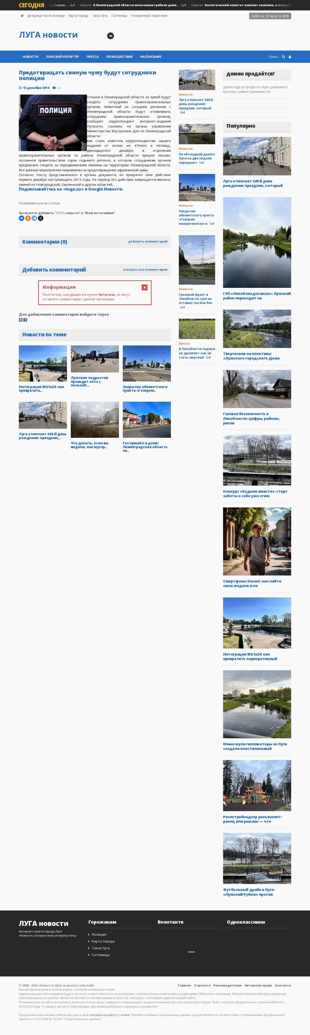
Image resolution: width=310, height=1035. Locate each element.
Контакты (283, 985)
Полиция (99, 934)
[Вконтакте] (110, 35)
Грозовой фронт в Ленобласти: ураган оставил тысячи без (195, 298)
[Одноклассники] (28, 218)
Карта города (78, 15)
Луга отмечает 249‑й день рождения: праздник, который (196, 104)
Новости (117, 5)
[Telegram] (34, 218)
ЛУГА (60, 212)
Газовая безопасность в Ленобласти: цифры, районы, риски (251, 418)
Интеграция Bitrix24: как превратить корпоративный (250, 656)
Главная (184, 985)
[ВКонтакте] (21, 218)
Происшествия (119, 56)
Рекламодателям (228, 985)
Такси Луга (100, 15)
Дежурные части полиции (46, 15)
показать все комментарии (145, 269)
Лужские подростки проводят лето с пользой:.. (89, 381)
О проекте (202, 985)
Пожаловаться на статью (39, 203)
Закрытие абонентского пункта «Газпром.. (145, 388)
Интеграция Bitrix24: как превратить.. (41, 388)
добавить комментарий (147, 241)
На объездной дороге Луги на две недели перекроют (197, 158)
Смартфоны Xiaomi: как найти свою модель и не (252, 583)
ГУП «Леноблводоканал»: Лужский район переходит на (257, 296)
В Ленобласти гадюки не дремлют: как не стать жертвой (197, 353)
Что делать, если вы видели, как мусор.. (89, 445)
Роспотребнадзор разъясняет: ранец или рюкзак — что (252, 819)
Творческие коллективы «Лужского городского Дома (251, 356)
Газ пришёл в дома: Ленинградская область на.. (145, 447)
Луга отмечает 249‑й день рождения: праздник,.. (42, 436)
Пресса (93, 56)
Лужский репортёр (62, 56)
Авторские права (258, 985)
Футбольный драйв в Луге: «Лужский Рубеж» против (249, 892)
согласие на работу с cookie (110, 1015)
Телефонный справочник (149, 15)
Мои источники (99, 212)
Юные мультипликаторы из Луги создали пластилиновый (255, 746)
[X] (40, 218)
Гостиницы (119, 15)
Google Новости (105, 189)
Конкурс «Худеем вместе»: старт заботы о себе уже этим (255, 493)
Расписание (150, 56)
